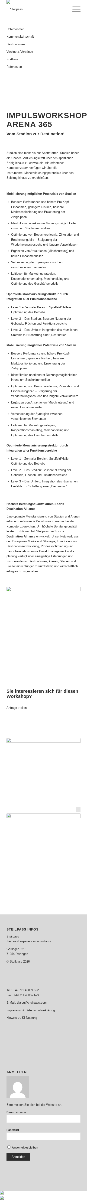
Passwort (12, 1130)
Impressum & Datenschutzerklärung (30, 1010)
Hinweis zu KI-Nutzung (21, 1017)
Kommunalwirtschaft (20, 36)
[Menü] (74, 9)
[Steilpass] (36, 9)
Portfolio (12, 59)
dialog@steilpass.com (32, 1002)
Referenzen (14, 66)
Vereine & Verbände (19, 51)
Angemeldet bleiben (24, 1147)
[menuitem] (74, 9)
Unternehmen (15, 29)
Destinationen (15, 44)
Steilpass (12, 936)
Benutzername (16, 1112)
